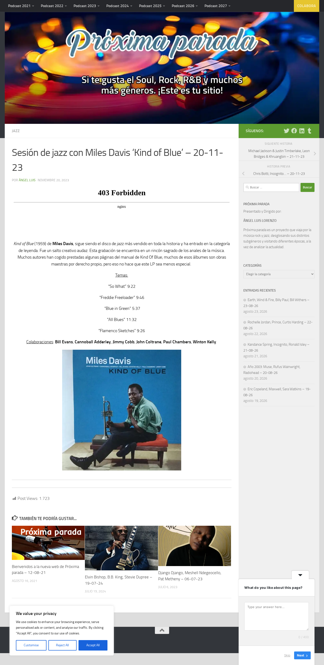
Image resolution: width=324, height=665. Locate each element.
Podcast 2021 (19, 6)
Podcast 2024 (117, 6)
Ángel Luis (27, 180)
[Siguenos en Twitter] (286, 131)
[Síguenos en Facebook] (294, 131)
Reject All (62, 645)
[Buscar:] (271, 187)
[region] (61, 631)
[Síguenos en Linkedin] (302, 131)
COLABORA (306, 6)
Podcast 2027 (215, 6)
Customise (31, 645)
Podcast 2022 (52, 6)
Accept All (93, 645)
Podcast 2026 (183, 6)
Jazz (16, 131)
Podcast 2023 (85, 6)
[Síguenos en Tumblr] (309, 131)
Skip (287, 655)
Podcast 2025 (150, 6)
